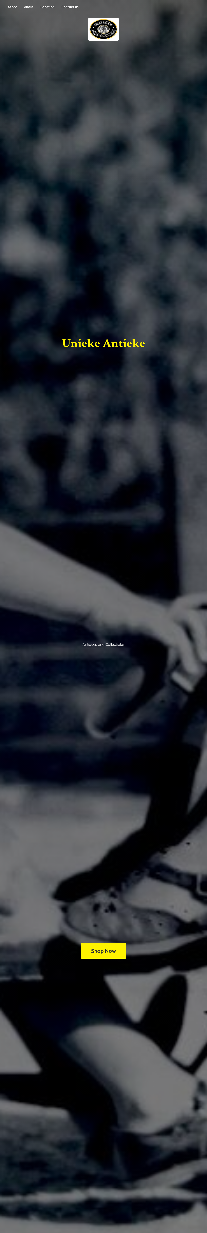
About (29, 7)
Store (12, 7)
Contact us (69, 7)
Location (47, 7)
